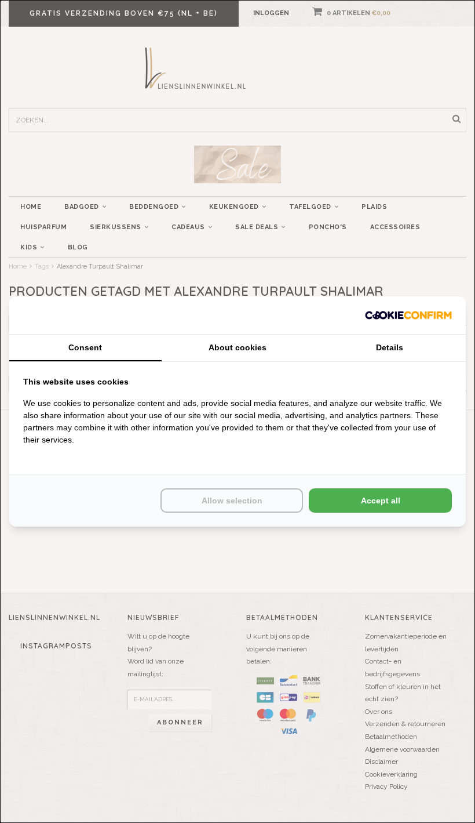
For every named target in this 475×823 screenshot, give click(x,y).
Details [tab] (389, 347)
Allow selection (232, 500)
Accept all (380, 500)
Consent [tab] (85, 347)
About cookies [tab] (237, 347)
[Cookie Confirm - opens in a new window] (408, 315)
